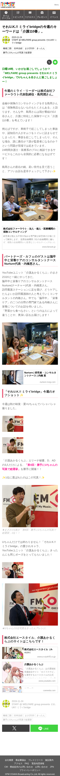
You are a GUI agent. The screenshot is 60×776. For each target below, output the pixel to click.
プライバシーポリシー (30, 770)
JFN (52, 767)
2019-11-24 (17, 37)
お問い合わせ (41, 767)
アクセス (18, 763)
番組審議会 (20, 760)
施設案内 (49, 760)
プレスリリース (35, 760)
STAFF (15, 40)
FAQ (27, 763)
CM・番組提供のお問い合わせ (18, 767)
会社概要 (9, 760)
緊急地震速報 (38, 763)
